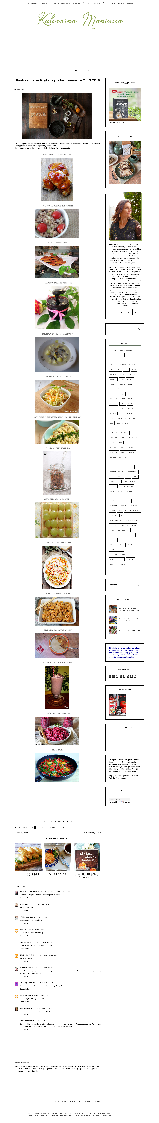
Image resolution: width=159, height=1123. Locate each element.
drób (128, 476)
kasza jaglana (115, 496)
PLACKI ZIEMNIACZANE (57, 242)
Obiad (130, 399)
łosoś (112, 564)
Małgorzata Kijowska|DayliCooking (34, 892)
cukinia (113, 457)
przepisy (40, 827)
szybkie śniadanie (116, 544)
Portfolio (129, 3)
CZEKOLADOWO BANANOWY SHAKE (57, 662)
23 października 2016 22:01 (38, 995)
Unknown (23, 995)
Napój (122, 399)
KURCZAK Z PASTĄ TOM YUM (58, 593)
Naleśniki (113, 399)
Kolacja (113, 384)
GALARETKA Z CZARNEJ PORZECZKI (57, 283)
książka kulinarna (117, 501)
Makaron (113, 394)
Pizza (130, 403)
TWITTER (71, 1101)
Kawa (122, 379)
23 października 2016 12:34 (59, 892)
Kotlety (122, 384)
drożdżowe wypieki (117, 471)
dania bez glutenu (117, 462)
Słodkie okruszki (26, 942)
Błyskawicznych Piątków (71, 143)
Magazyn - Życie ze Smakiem (120, 389)
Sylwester (122, 418)
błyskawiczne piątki (25, 827)
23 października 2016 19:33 (45, 983)
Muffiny (131, 394)
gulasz (133, 481)
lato (128, 501)
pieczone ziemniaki (132, 510)
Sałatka (129, 413)
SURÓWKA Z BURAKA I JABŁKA (58, 713)
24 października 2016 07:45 (44, 1008)
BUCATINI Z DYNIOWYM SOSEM (58, 542)
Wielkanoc (135, 428)
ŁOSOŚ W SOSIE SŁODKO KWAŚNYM (57, 155)
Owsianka (113, 403)
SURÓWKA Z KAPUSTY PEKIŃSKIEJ (58, 377)
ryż (127, 535)
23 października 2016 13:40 (36, 917)
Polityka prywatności (114, 3)
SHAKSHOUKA (57, 750)
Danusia (23, 930)
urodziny (130, 544)
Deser (126, 369)
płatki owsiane (123, 530)
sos (133, 535)
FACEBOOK (61, 1101)
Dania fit (113, 364)
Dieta (54, 3)
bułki (120, 442)
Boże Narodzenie (125, 350)
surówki (113, 540)
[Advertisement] (79, 53)
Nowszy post (22, 833)
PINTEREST (101, 1101)
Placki (112, 408)
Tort (111, 423)
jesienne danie (131, 491)
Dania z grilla (115, 369)
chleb (130, 447)
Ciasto (121, 355)
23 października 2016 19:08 (42, 968)
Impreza (122, 374)
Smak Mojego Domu (27, 983)
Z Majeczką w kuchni (28, 955)
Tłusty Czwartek (123, 423)
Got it (130, 1115)
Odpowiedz (24, 898)
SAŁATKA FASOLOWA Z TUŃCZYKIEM (58, 206)
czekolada (123, 457)
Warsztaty (114, 428)
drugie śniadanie (116, 476)
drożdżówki (132, 471)
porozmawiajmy (116, 520)
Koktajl (130, 379)
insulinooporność (126, 486)
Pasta (123, 403)
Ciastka (113, 355)
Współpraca (76, 3)
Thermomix (133, 418)
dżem (112, 481)
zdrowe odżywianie (117, 554)
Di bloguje (24, 904)
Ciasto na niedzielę (117, 360)
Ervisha (23, 917)
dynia (135, 476)
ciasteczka (114, 452)
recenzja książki (116, 535)
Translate (127, 802)
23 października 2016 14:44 (37, 930)
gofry (125, 481)
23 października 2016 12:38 (39, 904)
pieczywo (113, 515)
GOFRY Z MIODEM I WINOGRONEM (58, 499)
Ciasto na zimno (134, 360)
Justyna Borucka (26, 1008)
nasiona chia (134, 506)
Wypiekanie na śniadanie (119, 433)
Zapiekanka (114, 437)
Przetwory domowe (125, 408)
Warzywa (124, 428)
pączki (112, 530)
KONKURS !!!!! (133, 374)
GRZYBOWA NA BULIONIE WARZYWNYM (58, 334)
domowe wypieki (127, 467)
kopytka (127, 496)
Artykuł (113, 350)
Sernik (112, 418)
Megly (22, 1021)
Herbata (113, 374)
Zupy (123, 437)
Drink (134, 369)
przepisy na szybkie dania (56, 827)
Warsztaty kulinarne (93, 3)
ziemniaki (130, 559)
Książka (131, 384)
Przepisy (44, 3)
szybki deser (124, 540)
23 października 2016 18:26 (47, 955)
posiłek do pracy (131, 520)
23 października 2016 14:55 (44, 942)
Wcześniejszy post (91, 833)
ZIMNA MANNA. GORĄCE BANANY (58, 630)
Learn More (121, 1115)
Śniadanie (121, 564)
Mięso (122, 394)
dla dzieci (114, 467)
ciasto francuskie (128, 452)
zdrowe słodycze (116, 559)
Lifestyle (64, 3)
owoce (112, 510)
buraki (112, 442)
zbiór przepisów (116, 549)
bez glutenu (133, 437)
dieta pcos (131, 462)
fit (118, 481)
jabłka (112, 491)
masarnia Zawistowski (118, 506)
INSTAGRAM (86, 1101)
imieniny (113, 486)
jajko (120, 491)
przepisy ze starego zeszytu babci (123, 525)
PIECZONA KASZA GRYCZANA (58, 448)
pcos (120, 510)
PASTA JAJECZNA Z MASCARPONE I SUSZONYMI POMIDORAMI (58, 417)
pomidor (124, 515)
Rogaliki (113, 413)
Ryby (121, 413)
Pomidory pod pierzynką (129, 630)
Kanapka (113, 379)
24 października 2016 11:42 (35, 1021)
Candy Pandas (25, 968)
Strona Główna (31, 3)
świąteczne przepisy (117, 569)
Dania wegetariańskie (128, 364)
